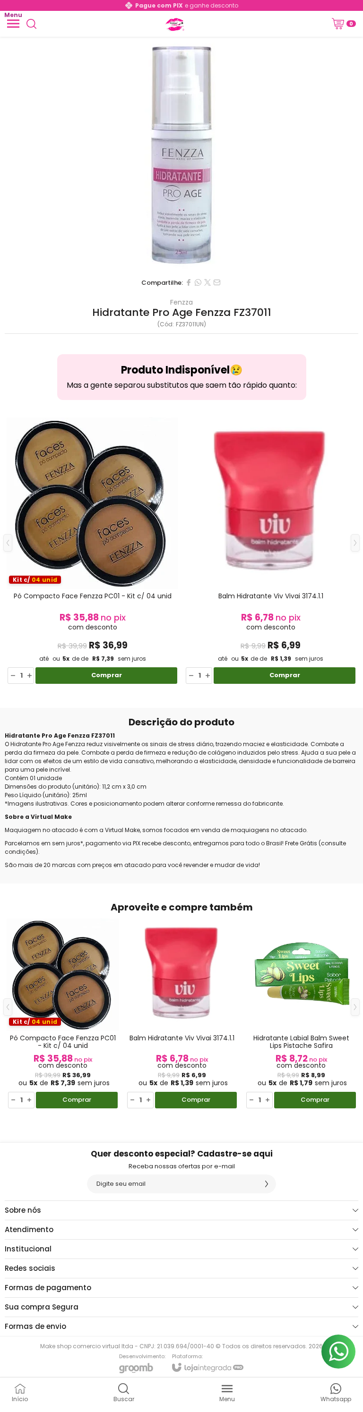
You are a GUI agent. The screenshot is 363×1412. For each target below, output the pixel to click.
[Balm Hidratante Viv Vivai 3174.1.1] (270, 550)
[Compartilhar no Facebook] (188, 282)
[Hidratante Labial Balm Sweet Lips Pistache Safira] (301, 1014)
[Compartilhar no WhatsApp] (198, 282)
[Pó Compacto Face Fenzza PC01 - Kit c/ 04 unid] (92, 550)
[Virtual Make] (174, 24)
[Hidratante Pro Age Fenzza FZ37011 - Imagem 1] (181, 155)
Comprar (106, 675)
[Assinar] (266, 1183)
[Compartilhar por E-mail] (217, 282)
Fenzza (181, 302)
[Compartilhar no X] (207, 282)
